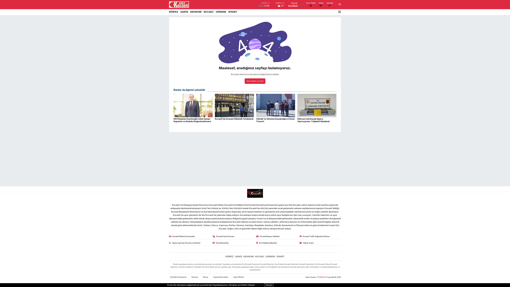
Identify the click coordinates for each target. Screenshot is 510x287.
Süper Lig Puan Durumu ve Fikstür (186, 243)
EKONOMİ (195, 12)
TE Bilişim (321, 277)
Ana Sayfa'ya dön (255, 81)
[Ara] (340, 4)
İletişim (195, 277)
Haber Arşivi (308, 243)
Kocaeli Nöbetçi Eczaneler (183, 236)
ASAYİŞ (184, 12)
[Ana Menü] (339, 12)
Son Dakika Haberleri (268, 243)
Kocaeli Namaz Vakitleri (270, 236)
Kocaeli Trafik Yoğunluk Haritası (316, 236)
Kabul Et (260, 285)
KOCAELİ (208, 12)
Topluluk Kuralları (220, 277)
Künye (205, 277)
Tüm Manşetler (222, 243)
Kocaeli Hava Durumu (225, 236)
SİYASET (232, 12)
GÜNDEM (221, 12)
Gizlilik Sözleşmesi (178, 277)
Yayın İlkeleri (238, 277)
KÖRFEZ (173, 12)
